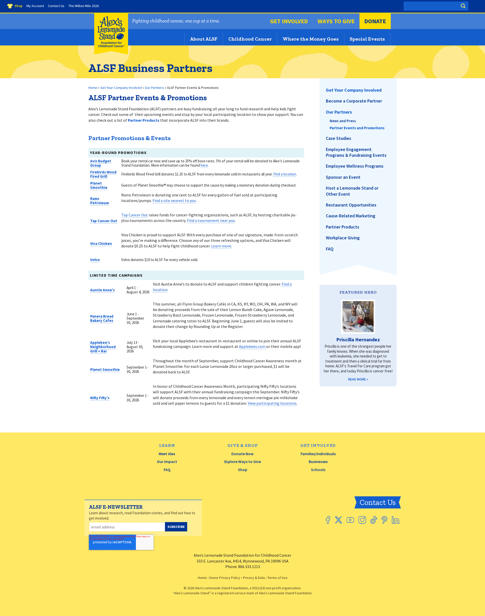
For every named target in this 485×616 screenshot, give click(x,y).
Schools (318, 469)
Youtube (350, 520)
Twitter (338, 520)
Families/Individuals (318, 453)
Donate (375, 21)
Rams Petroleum (99, 200)
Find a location (284, 174)
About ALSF (203, 39)
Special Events (367, 39)
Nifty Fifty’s (99, 397)
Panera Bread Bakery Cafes (101, 318)
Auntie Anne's (102, 290)
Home (92, 87)
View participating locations (272, 403)
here (204, 165)
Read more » (358, 379)
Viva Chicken (101, 243)
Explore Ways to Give (242, 461)
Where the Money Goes (311, 39)
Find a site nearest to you (174, 200)
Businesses (318, 461)
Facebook (328, 520)
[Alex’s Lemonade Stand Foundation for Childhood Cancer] (111, 53)
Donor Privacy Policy (224, 577)
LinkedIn (395, 520)
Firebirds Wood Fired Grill (103, 174)
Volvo (95, 259)
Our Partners (154, 87)
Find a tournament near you (211, 220)
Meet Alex (167, 453)
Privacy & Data (254, 577)
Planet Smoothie (98, 185)
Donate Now (242, 453)
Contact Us (378, 502)
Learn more (221, 245)
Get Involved (289, 21)
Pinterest (384, 520)
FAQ (167, 469)
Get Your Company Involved (121, 87)
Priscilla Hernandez (358, 339)
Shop (242, 469)
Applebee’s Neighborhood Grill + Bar (103, 346)
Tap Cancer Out (103, 220)
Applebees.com (252, 346)
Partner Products (143, 120)
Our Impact (167, 461)
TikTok (373, 520)
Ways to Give (336, 21)
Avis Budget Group (100, 163)
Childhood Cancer (250, 39)
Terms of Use (277, 577)
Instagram (362, 520)
